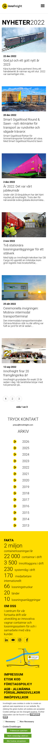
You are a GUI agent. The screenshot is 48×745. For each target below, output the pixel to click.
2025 (25, 448)
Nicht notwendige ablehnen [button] (17, 735)
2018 (25, 493)
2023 (25, 461)
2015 (25, 513)
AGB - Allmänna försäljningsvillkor (22, 690)
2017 (25, 500)
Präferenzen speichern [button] (18, 730)
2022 (25, 467)
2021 (25, 474)
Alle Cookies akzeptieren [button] (16, 741)
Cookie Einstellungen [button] (12, 726)
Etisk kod (12, 679)
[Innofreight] (12, 6)
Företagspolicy (18, 684)
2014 (25, 519)
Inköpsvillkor (16, 697)
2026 (25, 441)
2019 (25, 487)
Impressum (13, 674)
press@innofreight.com (23, 424)
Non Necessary (27, 721)
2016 (25, 506)
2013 (25, 525)
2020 (25, 480)
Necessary (10, 721)
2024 (25, 454)
